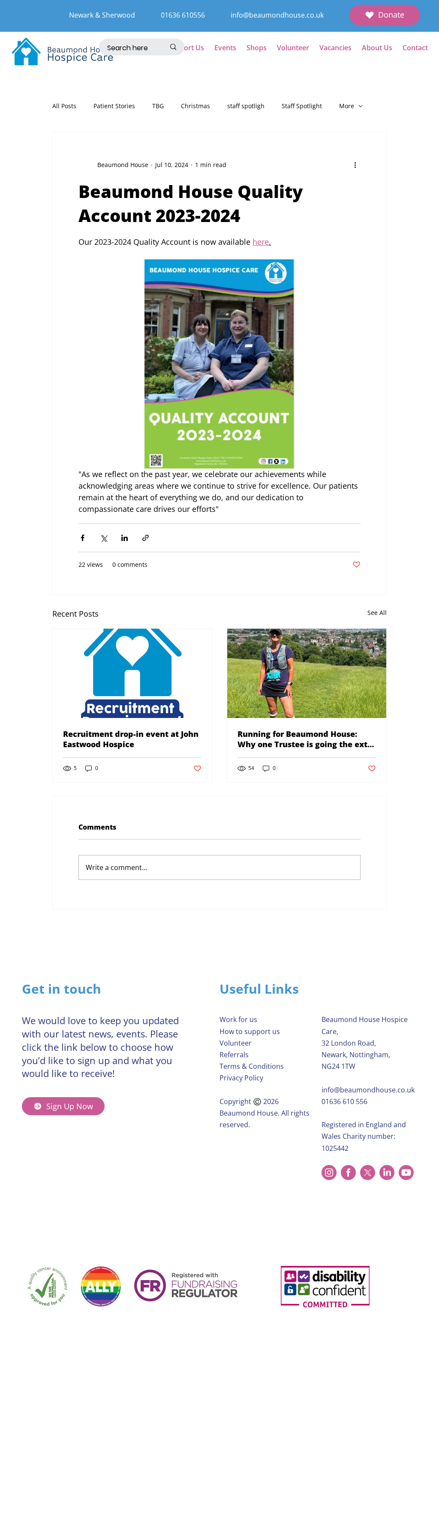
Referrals (234, 1054)
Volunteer (236, 1043)
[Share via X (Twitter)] (103, 538)
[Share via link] (145, 538)
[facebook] (348, 1172)
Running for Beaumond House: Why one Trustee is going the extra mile (307, 739)
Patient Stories (114, 106)
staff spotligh (246, 106)
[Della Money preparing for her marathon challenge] (306, 673)
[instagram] (329, 1172)
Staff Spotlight (302, 106)
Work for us (238, 1019)
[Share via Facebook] (82, 538)
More (346, 106)
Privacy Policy (241, 1078)
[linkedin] (386, 1172)
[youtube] (406, 1172)
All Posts (64, 106)
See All (377, 612)
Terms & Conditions (252, 1066)
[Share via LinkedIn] (124, 538)
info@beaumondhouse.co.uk (277, 15)
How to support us (250, 1031)
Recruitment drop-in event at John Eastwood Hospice (130, 739)
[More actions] (355, 165)
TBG (158, 106)
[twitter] (367, 1172)
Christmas (195, 106)
